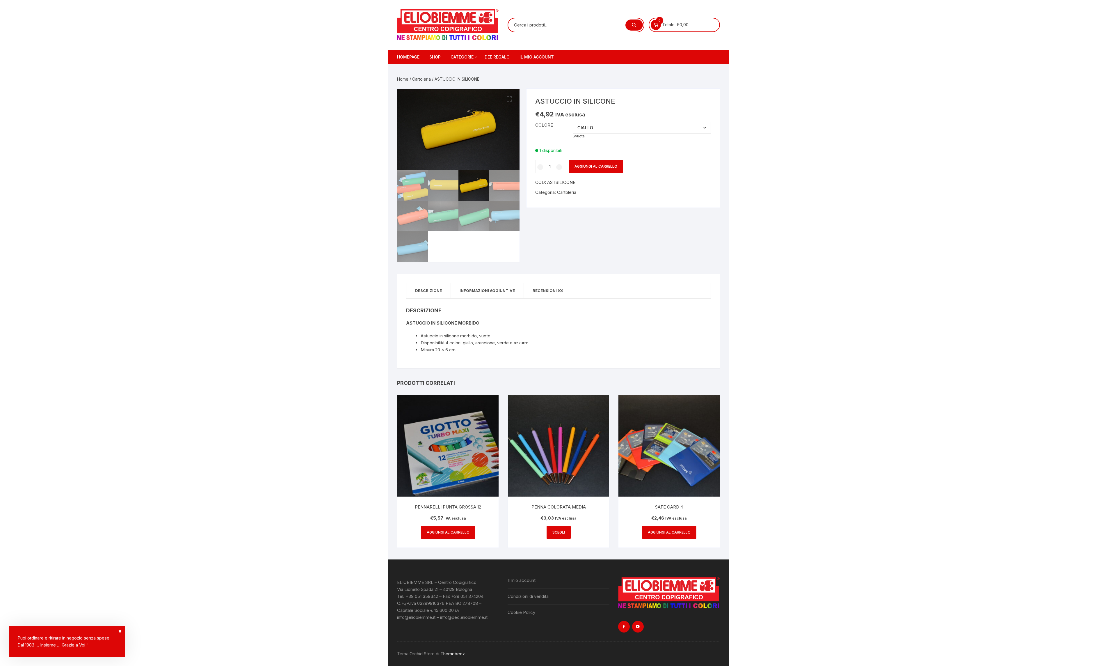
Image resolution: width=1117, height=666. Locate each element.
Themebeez (452, 653)
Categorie (462, 56)
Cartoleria (421, 79)
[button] (509, 99)
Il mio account (537, 56)
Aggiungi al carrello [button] (448, 532)
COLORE (544, 125)
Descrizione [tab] (428, 290)
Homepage (408, 56)
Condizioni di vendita (528, 596)
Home (402, 79)
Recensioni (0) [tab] (548, 290)
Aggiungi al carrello (595, 166)
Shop (435, 56)
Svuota (579, 136)
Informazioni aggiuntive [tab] (487, 290)
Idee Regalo (496, 56)
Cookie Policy (521, 612)
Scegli (558, 532)
